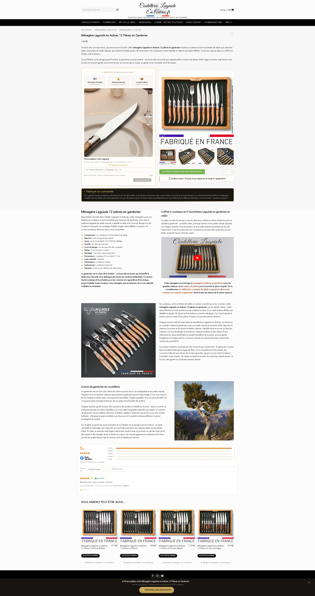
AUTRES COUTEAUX (172, 22)
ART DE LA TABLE (127, 22)
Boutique (86, 30)
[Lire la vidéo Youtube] (197, 257)
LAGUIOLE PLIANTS (90, 22)
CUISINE (158, 22)
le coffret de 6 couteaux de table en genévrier (199, 290)
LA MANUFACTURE (213, 22)
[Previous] (164, 108)
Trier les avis (82, 470)
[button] (227, 10)
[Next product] (232, 34)
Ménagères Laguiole (105, 30)
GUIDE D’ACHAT (193, 22)
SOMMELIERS (109, 22)
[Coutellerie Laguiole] (157, 9)
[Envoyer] (117, 10)
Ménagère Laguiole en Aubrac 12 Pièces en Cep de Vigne (210, 547)
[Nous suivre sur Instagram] (157, 576)
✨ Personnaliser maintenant (156, 590)
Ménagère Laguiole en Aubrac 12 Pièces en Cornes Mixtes (172, 547)
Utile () (84, 490)
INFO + (228, 22)
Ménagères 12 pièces (130, 30)
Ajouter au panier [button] (90, 555)
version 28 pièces (191, 286)
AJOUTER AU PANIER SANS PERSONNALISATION (182, 172)
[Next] (229, 108)
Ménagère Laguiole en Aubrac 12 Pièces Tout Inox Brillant (94, 547)
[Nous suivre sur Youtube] (162, 576)
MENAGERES (145, 22)
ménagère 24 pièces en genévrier (208, 283)
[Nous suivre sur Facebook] (153, 576)
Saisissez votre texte (142, 180)
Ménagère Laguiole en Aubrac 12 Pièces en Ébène (133, 547)
